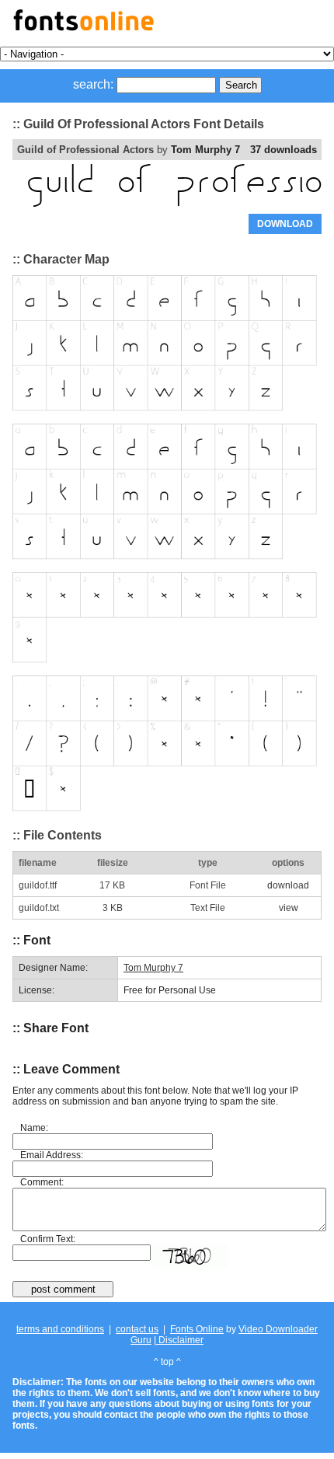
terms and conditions (60, 1329)
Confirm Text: (47, 1239)
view (288, 907)
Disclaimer (180, 1340)
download (288, 885)
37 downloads (283, 149)
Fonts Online (197, 1329)
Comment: (42, 1182)
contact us (137, 1329)
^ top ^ (167, 1361)
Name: (34, 1127)
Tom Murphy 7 (205, 149)
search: (93, 84)
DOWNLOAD (285, 223)
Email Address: (51, 1155)
